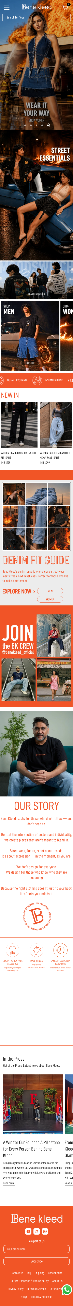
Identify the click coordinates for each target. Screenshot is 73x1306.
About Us (57, 1281)
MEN (50, 591)
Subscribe (37, 1261)
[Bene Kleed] (36, 1218)
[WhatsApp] (45, 1231)
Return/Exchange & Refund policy (30, 1281)
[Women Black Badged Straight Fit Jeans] (19, 425)
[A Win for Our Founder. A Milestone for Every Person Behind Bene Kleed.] (33, 1104)
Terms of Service (36, 1289)
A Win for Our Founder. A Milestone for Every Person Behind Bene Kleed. (31, 1149)
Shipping (39, 1273)
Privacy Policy (16, 1289)
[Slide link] (36, 65)
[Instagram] (36, 1231)
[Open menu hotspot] (7, 9)
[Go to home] (36, 6)
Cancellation (55, 1273)
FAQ (29, 1273)
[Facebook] (28, 1231)
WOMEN (50, 599)
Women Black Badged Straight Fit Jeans (18, 455)
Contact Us (17, 1273)
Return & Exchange (41, 1296)
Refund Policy (57, 1289)
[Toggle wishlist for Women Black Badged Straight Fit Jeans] (33, 406)
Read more (9, 1183)
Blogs (24, 1296)
